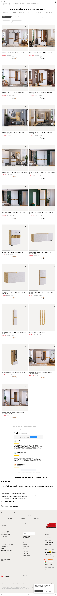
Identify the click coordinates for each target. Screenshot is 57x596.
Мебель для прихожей (49, 549)
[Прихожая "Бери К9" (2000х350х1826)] (42, 357)
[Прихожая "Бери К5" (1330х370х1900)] (15, 118)
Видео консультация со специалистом (5, 540)
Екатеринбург (24, 523)
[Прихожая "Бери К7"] (15, 158)
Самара (9, 520)
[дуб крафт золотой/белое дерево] (13, 58)
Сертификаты (25, 557)
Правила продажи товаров (28, 558)
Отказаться (48, 591)
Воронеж (23, 518)
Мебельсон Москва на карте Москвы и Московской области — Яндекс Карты (28, 472)
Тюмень (22, 522)
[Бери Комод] (15, 238)
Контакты (3, 542)
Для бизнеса (25, 549)
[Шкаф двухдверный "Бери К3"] (42, 198)
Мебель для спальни (48, 538)
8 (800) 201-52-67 (5, 505)
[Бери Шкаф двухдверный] (42, 277)
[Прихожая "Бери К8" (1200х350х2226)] (15, 397)
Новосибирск (11, 523)
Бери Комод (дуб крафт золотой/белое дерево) (13, 252)
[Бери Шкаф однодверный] (15, 317)
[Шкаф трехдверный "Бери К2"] (15, 198)
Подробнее (3, 525)
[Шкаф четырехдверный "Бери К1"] (42, 158)
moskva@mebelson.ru (5, 534)
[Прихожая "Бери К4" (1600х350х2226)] (42, 78)
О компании (25, 539)
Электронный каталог (27, 553)
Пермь (35, 522)
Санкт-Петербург (11, 518)
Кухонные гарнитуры (48, 542)
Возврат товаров (26, 555)
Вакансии (3, 548)
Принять (38, 591)
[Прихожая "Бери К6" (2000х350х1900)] (42, 118)
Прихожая (46, 534)
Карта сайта (25, 551)
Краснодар (36, 518)
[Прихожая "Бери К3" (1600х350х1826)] (15, 78)
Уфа (22, 520)
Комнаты (46, 532)
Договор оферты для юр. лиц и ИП (18, 584)
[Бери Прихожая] (15, 357)
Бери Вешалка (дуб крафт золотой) (37, 332)
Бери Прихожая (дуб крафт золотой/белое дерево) (13, 372)
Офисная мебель (47, 544)
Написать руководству (5, 546)
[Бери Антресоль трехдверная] (42, 238)
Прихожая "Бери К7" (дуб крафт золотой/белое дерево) (15, 172)
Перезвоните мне (4, 536)
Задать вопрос (4, 538)
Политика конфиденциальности (27, 584)
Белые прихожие (6, 21)
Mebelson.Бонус (26, 546)
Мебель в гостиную (48, 547)
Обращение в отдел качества (7, 544)
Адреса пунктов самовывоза (28, 540)
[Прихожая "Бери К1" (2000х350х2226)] (15, 38)
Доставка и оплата (26, 542)
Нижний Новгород (38, 520)
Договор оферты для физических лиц (6, 584)
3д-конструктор (26, 548)
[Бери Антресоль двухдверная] (15, 277)
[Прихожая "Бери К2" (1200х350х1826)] (42, 38)
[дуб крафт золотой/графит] (16, 58)
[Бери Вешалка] (42, 317)
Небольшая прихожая (16, 21)
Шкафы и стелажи (48, 540)
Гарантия (25, 544)
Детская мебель (47, 546)
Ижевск (9, 522)
